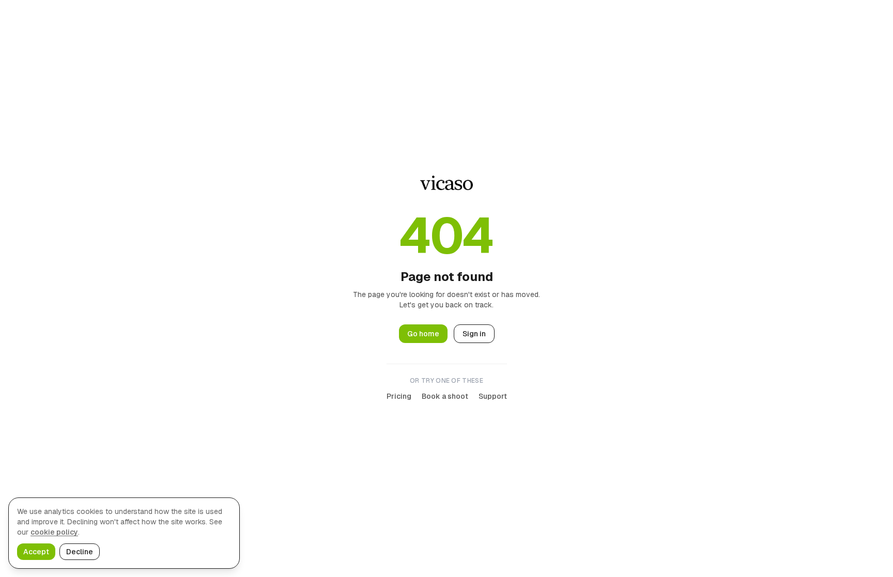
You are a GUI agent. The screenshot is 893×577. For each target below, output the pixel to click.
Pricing (399, 396)
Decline (79, 551)
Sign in (474, 333)
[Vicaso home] (446, 183)
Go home (423, 333)
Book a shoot (445, 396)
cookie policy (54, 532)
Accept (36, 551)
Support (493, 396)
